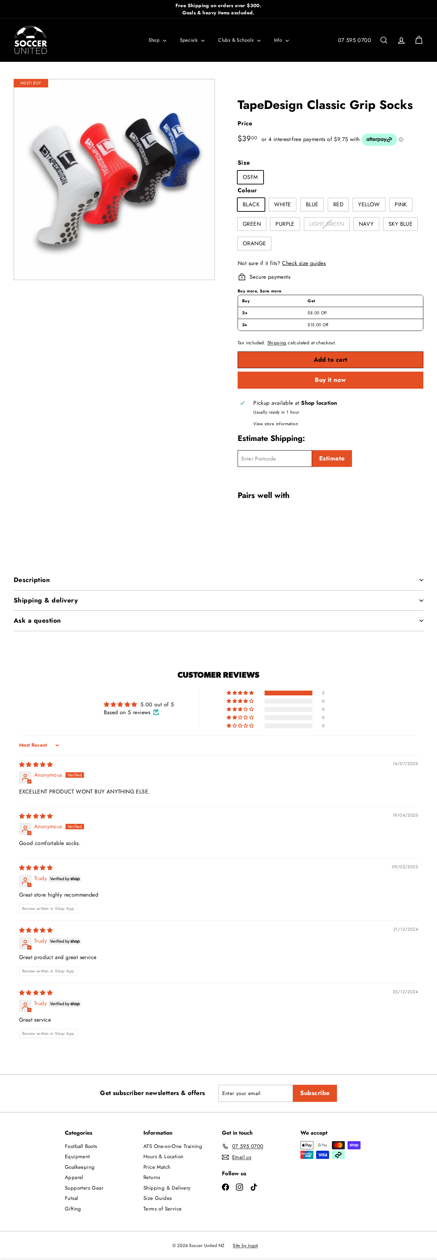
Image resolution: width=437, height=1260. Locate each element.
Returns (151, 1177)
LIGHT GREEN (329, 225)
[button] (241, 693)
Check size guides (304, 263)
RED (338, 204)
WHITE (282, 204)
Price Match (156, 1167)
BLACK (251, 204)
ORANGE (254, 243)
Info (279, 40)
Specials (190, 40)
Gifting (73, 1209)
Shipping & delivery (46, 600)
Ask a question (37, 620)
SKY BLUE (400, 224)
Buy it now (330, 379)
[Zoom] (114, 179)
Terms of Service (162, 1209)
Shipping (276, 342)
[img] (36, 765)
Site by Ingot (245, 1245)
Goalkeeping (80, 1167)
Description (32, 579)
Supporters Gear (84, 1188)
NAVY (366, 224)
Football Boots (81, 1146)
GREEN (252, 224)
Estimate (332, 458)
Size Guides (157, 1198)
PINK (401, 204)
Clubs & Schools (236, 40)
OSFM (250, 177)
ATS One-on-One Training (172, 1146)
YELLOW (369, 204)
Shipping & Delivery (167, 1188)
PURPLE (285, 224)
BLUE (312, 204)
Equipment (77, 1156)
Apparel (74, 1177)
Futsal (71, 1198)
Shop (155, 40)
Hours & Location (163, 1156)
